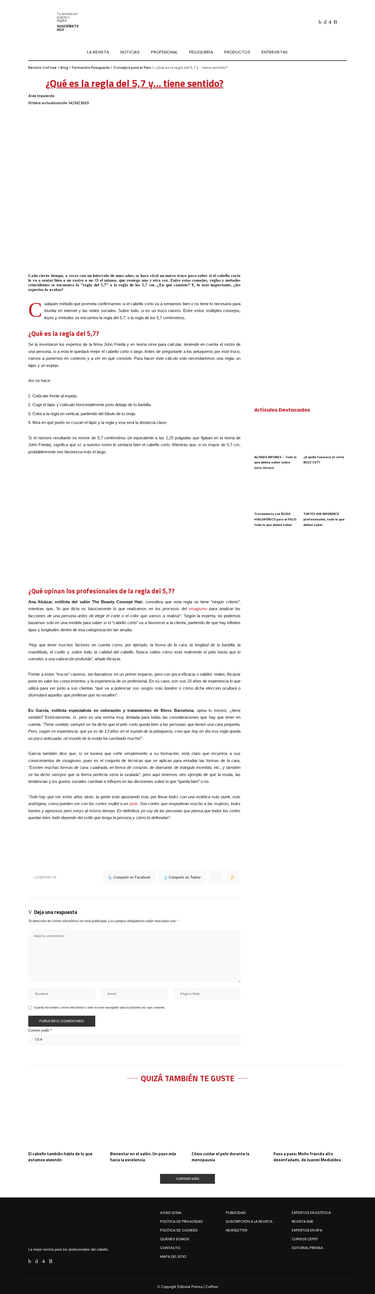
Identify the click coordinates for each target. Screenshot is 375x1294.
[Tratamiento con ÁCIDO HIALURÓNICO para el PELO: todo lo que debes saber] (276, 492)
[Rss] (335, 22)
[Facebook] (320, 22)
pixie (133, 803)
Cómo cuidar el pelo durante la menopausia (220, 1157)
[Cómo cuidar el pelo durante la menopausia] (228, 1119)
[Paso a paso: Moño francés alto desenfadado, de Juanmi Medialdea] (310, 1119)
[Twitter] (325, 22)
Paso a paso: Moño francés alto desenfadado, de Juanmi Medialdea (307, 1157)
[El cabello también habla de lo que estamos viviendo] (65, 1119)
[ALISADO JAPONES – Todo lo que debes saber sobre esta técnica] (276, 435)
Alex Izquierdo (41, 96)
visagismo (198, 608)
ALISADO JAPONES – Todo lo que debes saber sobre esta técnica (275, 462)
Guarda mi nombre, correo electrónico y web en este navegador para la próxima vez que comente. (99, 1007)
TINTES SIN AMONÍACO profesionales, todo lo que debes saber (324, 519)
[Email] (232, 877)
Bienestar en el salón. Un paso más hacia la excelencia (143, 1157)
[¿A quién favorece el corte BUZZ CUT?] (325, 435)
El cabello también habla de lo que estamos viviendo (60, 1157)
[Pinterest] (216, 877)
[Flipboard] (341, 22)
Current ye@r (40, 1030)
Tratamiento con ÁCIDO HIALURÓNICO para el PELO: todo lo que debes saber (275, 519)
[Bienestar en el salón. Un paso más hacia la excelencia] (147, 1119)
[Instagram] (330, 22)
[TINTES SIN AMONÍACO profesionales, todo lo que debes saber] (325, 492)
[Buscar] (343, 52)
